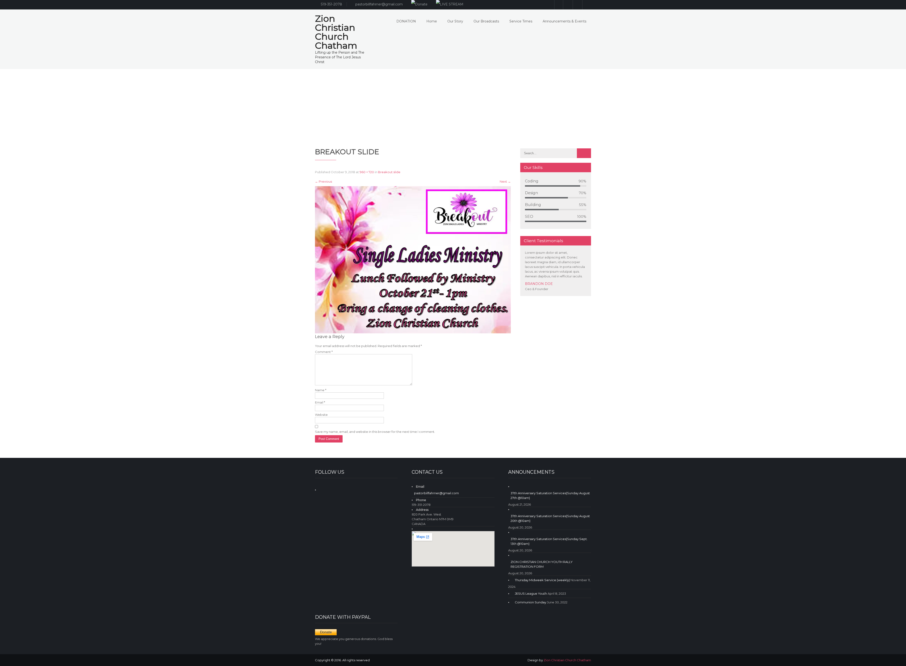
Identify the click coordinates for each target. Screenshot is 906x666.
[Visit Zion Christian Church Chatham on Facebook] (322, 489)
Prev (581, 295)
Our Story (455, 21)
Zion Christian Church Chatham (567, 660)
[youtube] (577, 4)
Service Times (520, 21)
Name (320, 390)
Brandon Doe (539, 284)
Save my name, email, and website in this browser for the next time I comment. (375, 432)
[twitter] (586, 4)
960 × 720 (367, 172)
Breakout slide (389, 172)
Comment (324, 352)
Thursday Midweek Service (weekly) (542, 580)
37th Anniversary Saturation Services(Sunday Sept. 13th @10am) (549, 541)
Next (505, 181)
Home (431, 21)
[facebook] (567, 4)
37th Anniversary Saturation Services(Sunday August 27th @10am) (550, 495)
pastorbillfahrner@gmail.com (379, 4)
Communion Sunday (530, 602)
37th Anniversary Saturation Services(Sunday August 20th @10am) (550, 518)
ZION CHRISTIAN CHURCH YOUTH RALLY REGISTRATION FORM (542, 564)
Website (321, 415)
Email (320, 402)
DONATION (406, 21)
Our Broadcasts (486, 21)
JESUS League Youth (531, 593)
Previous (323, 181)
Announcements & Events (564, 21)
